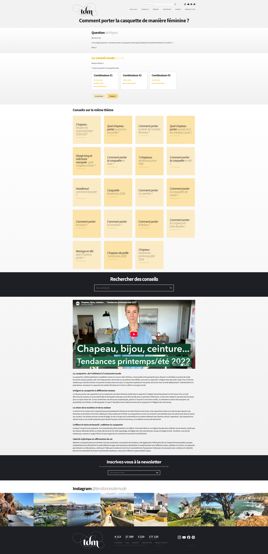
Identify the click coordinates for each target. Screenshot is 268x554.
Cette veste (98, 80)
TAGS (127, 543)
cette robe (99, 83)
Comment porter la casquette (117, 160)
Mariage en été (85, 254)
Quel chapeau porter (116, 129)
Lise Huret (143, 545)
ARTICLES (133, 9)
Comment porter (149, 129)
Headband (86, 192)
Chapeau (84, 129)
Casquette (116, 192)
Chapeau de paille (117, 254)
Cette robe (127, 80)
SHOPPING (167, 9)
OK (157, 473)
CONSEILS (145, 9)
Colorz (193, 545)
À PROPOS (118, 543)
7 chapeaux (147, 160)
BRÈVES (156, 9)
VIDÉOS (178, 9)
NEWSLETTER (190, 9)
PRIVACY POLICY (161, 543)
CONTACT (135, 543)
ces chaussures (101, 86)
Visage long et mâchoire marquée (85, 160)
